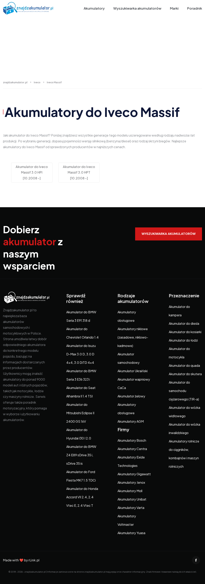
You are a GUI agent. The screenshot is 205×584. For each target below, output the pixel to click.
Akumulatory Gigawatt (134, 474)
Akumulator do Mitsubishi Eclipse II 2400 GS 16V (80, 412)
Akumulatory (94, 8)
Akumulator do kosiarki (185, 332)
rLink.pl (33, 560)
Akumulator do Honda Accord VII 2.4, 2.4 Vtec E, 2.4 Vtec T (82, 497)
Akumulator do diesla (184, 323)
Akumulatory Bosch (132, 440)
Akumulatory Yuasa (131, 533)
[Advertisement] (102, 47)
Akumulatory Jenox (131, 482)
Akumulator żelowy (131, 396)
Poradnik (194, 8)
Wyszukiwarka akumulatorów (137, 8)
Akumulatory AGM (131, 421)
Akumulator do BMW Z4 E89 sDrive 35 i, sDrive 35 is (81, 454)
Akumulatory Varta (131, 508)
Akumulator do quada (184, 365)
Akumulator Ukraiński (133, 371)
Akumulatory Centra (132, 449)
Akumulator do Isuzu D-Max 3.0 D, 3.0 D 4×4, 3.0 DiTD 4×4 (81, 354)
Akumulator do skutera (185, 374)
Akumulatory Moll (130, 491)
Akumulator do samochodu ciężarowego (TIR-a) (184, 390)
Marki (174, 8)
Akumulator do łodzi (183, 340)
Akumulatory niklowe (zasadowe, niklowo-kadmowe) (133, 337)
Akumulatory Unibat (132, 499)
